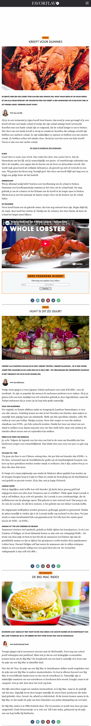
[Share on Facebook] (32, 301)
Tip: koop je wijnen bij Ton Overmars (45, 148)
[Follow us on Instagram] (43, 301)
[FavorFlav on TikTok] (53, 301)
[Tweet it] (38, 301)
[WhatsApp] (58, 301)
